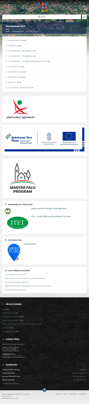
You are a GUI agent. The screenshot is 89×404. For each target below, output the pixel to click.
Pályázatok (6, 328)
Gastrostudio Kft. (18, 31)
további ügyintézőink (10, 383)
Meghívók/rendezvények (11, 320)
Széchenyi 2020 (29, 244)
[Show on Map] (84, 17)
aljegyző (84, 370)
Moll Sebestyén (14, 77)
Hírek (4, 309)
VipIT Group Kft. (13, 398)
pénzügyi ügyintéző (80, 376)
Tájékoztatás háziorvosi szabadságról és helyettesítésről (25, 286)
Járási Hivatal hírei (8, 313)
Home (8, 31)
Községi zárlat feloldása (13, 282)
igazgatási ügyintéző (79, 373)
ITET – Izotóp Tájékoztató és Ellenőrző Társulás (51, 216)
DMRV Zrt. (12, 45)
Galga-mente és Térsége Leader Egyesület (49, 208)
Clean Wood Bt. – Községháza (20, 56)
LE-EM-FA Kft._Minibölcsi (18, 87)
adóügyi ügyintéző (80, 380)
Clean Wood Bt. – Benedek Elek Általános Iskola (27, 61)
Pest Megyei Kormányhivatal (12, 355)
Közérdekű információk (10, 317)
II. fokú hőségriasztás (12, 274)
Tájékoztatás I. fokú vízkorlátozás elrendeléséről (21, 278)
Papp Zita (12, 82)
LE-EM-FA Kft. (13, 66)
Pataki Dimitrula (14, 72)
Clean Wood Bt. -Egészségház (20, 51)
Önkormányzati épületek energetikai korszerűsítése (20, 324)
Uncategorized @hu (9, 331)
